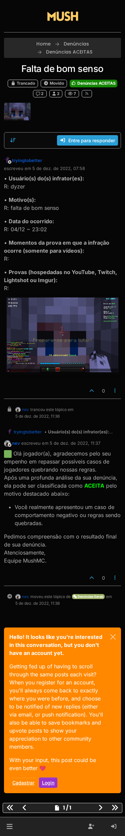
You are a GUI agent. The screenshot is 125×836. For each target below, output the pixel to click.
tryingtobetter (27, 160)
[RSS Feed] (87, 93)
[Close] (113, 637)
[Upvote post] (92, 391)
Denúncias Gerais (90, 596)
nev (25, 409)
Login (48, 782)
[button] (9, 826)
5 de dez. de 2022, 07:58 (58, 168)
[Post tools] (115, 391)
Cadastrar (23, 782)
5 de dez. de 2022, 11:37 (75, 443)
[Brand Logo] (63, 16)
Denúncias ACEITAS (96, 83)
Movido (56, 83)
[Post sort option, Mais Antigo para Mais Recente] (13, 140)
